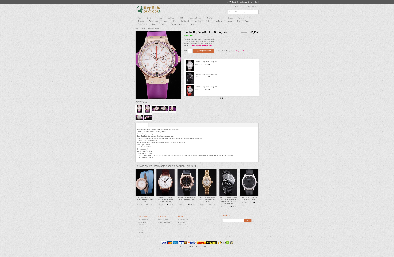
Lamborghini (185, 21)
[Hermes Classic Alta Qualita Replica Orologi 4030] (144, 182)
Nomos (229, 21)
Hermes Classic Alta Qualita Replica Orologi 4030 (145, 199)
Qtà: (185, 50)
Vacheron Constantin (177, 24)
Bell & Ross (209, 18)
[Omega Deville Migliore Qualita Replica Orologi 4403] (186, 182)
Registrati (181, 222)
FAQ (140, 227)
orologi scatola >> (240, 51)
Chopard (141, 21)
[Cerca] (256, 12)
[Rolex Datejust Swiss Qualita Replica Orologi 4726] (207, 182)
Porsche (241, 18)
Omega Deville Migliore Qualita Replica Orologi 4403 (186, 199)
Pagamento (142, 232)
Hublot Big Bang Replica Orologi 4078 (206, 62)
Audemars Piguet (194, 18)
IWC (174, 21)
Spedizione (142, 225)
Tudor (163, 24)
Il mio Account (183, 220)
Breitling (149, 18)
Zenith (192, 24)
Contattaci (142, 222)
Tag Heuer (171, 18)
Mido (208, 21)
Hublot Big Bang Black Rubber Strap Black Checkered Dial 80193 (214, 74)
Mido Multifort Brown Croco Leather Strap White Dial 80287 (165, 199)
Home (137, 28)
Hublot (182, 18)
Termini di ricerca (164, 220)
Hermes (165, 21)
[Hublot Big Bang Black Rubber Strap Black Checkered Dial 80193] (190, 78)
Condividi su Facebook (188, 56)
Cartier (220, 18)
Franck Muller (153, 21)
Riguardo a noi (143, 220)
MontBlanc (218, 21)
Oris (238, 21)
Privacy (141, 230)
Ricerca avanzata (164, 222)
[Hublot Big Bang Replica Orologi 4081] (190, 90)
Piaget (154, 24)
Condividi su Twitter (192, 56)
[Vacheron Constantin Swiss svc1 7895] (249, 182)
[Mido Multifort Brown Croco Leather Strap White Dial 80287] (165, 182)
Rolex (140, 18)
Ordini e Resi (182, 225)
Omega (159, 18)
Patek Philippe (142, 24)
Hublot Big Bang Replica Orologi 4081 (206, 87)
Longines (198, 21)
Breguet (230, 18)
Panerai (247, 21)
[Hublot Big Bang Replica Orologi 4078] (190, 65)
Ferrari (251, 18)
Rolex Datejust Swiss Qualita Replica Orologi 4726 (207, 199)
